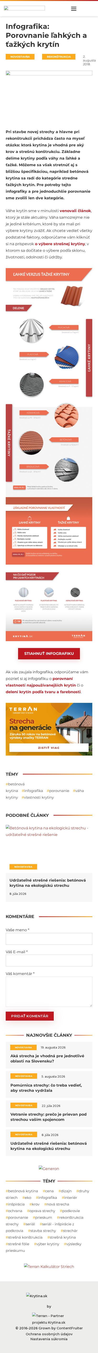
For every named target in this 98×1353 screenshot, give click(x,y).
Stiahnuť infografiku (49, 653)
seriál (30, 1224)
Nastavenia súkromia (49, 1339)
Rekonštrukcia (59, 56)
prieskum (43, 1217)
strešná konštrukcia (25, 1237)
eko (28, 1197)
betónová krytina (23, 1191)
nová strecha (58, 1204)
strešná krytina (63, 1237)
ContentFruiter (70, 1328)
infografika (33, 790)
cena (49, 1191)
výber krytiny (47, 1244)
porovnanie (59, 790)
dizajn (66, 1191)
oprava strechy (42, 1211)
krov (35, 1204)
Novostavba (20, 56)
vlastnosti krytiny (39, 797)
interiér (70, 1197)
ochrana (15, 1211)
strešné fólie (18, 1244)
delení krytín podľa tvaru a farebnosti (43, 692)
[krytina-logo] (24, 8)
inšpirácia (16, 1204)
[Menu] (73, 9)
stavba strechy (43, 1230)
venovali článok (75, 211)
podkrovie (71, 1211)
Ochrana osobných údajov (49, 1334)
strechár (70, 1230)
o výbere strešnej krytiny (60, 244)
